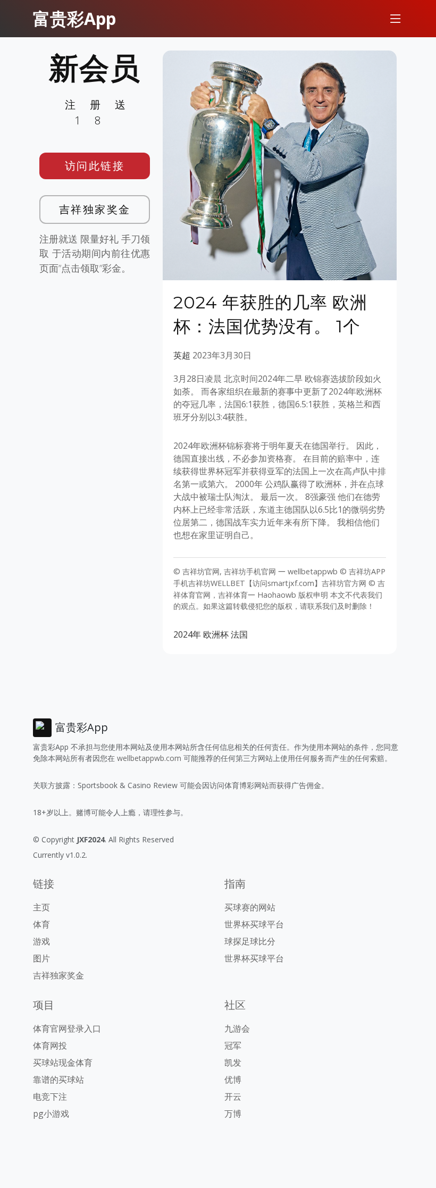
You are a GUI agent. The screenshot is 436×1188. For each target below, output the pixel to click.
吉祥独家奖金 (95, 209)
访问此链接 (95, 165)
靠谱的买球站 (58, 1079)
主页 (41, 907)
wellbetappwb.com (149, 758)
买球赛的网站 (249, 907)
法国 (239, 634)
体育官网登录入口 (67, 1028)
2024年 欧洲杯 (201, 634)
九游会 (237, 1028)
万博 (232, 1113)
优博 (232, 1079)
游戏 (41, 941)
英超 (181, 355)
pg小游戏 (51, 1113)
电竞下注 (50, 1096)
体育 (41, 924)
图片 (41, 958)
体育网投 (50, 1045)
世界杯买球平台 (254, 924)
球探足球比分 (249, 941)
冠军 (232, 1045)
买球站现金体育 (63, 1062)
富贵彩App (74, 18)
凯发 (232, 1062)
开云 (232, 1096)
